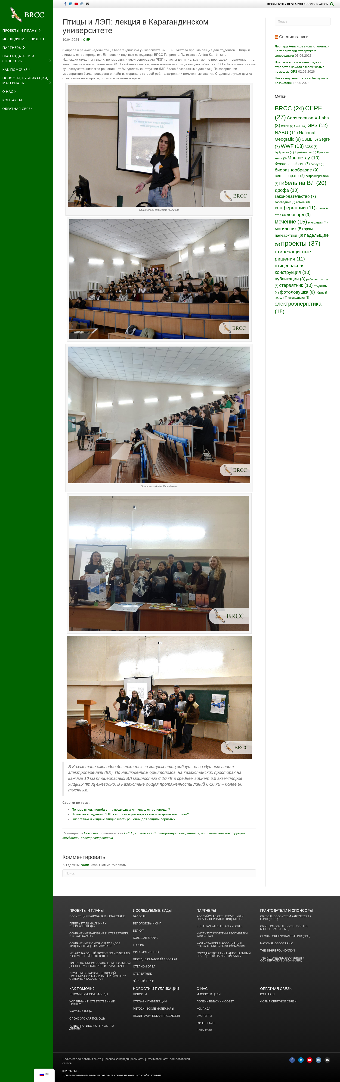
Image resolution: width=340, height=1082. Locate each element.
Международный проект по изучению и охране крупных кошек (99, 955)
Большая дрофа (145, 937)
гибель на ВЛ (145, 833)
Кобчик (138, 945)
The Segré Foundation (277, 950)
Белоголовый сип (147, 923)
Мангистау (303, 157)
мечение (291, 222)
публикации (290, 278)
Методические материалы (153, 1008)
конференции (295, 207)
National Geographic (276, 943)
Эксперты (204, 1015)
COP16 (287, 126)
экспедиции (298, 297)
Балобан (139, 916)
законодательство (295, 196)
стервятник (296, 285)
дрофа (287, 190)
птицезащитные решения (178, 833)
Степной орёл (144, 966)
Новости (91, 833)
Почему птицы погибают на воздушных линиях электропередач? (121, 809)
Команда (203, 1008)
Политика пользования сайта (81, 1059)
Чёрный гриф (143, 981)
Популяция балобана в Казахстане (97, 916)
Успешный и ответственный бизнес (92, 1003)
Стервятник (142, 973)
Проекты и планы (19, 30)
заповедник (285, 202)
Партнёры (12, 47)
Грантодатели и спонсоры (18, 58)
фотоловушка (297, 292)
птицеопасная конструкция (223, 833)
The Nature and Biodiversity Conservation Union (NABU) (282, 959)
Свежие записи (294, 36)
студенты (70, 838)
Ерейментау (305, 152)
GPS (317, 125)
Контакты (12, 100)
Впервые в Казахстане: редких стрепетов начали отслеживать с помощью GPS (299, 67)
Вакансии (204, 1030)
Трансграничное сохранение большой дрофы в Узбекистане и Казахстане (100, 965)
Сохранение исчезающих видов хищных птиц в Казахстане (94, 945)
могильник (289, 228)
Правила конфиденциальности (123, 1059)
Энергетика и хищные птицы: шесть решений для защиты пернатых (123, 819)
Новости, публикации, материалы (25, 80)
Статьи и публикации (150, 1001)
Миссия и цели (209, 994)
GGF (300, 126)
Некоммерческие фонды (88, 994)
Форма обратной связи (278, 1001)
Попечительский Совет (215, 1001)
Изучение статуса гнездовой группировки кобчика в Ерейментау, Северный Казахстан (97, 976)
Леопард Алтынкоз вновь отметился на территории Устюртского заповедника (302, 51)
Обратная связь (17, 108)
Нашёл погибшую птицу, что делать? (91, 1027)
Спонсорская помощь (87, 1018)
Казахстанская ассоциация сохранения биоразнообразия (221, 945)
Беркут (138, 930)
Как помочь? (14, 69)
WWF (292, 146)
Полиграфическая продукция (156, 1015)
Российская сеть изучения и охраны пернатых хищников (220, 918)
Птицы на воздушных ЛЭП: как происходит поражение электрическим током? (130, 814)
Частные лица (80, 1011)
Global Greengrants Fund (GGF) (285, 936)
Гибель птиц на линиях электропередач (87, 925)
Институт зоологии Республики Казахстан (222, 935)
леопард (299, 214)
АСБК (311, 147)
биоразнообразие (296, 169)
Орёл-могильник (146, 952)
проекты (301, 243)
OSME (310, 139)
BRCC (128, 833)
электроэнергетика (97, 838)
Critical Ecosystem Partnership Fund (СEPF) (285, 918)
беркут (317, 164)
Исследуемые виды (21, 39)
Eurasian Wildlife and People (220, 926)
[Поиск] (332, 4)
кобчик (303, 202)
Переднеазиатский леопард (155, 959)
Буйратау (284, 152)
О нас (7, 91)
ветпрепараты (290, 176)
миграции (318, 222)
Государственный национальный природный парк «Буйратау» (224, 955)
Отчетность (206, 1023)
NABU (286, 132)
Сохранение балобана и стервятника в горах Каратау (99, 935)
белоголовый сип (292, 164)
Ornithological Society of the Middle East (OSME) (284, 928)
